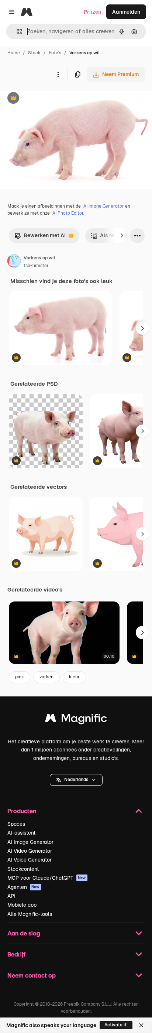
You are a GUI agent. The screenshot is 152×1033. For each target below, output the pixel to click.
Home (13, 53)
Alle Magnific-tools (29, 914)
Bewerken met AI (40, 237)
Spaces (16, 824)
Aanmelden (126, 11)
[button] (76, 780)
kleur (74, 677)
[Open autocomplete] (16, 31)
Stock (34, 53)
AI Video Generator (29, 851)
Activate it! (116, 1025)
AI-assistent (21, 832)
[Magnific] (76, 720)
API (11, 896)
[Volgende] (121, 235)
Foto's (55, 53)
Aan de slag (23, 933)
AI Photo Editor (67, 213)
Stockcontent (23, 869)
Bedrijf (16, 954)
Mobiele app (22, 904)
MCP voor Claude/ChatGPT (46, 878)
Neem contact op (31, 975)
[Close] (141, 1025)
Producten (21, 811)
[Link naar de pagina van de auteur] (14, 262)
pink (19, 677)
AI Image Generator (103, 206)
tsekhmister (36, 266)
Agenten (23, 887)
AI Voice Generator (29, 859)
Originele (48, 98)
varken (46, 677)
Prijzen (92, 11)
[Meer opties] (58, 74)
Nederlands (76, 780)
